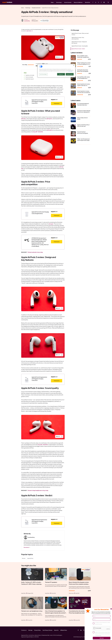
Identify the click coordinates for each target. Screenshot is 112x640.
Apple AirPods (30, 558)
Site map (30, 630)
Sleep (52, 2)
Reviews (23, 558)
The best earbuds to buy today (35, 252)
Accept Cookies (70, 74)
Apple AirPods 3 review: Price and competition (78, 38)
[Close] (73, 65)
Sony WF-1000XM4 (38, 131)
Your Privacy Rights (43, 74)
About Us (56, 630)
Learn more (28, 30)
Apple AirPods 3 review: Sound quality (80, 46)
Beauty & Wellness (78, 2)
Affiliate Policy (63, 630)
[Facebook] (92, 2)
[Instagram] (101, 2)
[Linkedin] (95, 2)
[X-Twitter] (98, 2)
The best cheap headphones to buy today (38, 490)
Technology (59, 2)
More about (26, 547)
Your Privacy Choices (47, 630)
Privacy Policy (37, 630)
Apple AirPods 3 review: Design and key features (79, 42)
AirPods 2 (23, 118)
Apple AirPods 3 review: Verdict (78, 48)
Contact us (23, 630)
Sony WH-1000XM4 (43, 444)
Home (22, 7)
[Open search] (108, 2)
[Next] (62, 47)
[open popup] (61, 57)
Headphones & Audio (36, 7)
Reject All (61, 74)
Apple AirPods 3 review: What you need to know (80, 34)
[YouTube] (104, 2)
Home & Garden (67, 2)
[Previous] (23, 47)
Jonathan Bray (27, 20)
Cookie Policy (70, 71)
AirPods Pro (49, 118)
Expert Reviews (6, 2)
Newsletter (87, 2)
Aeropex (51, 224)
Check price (56, 103)
